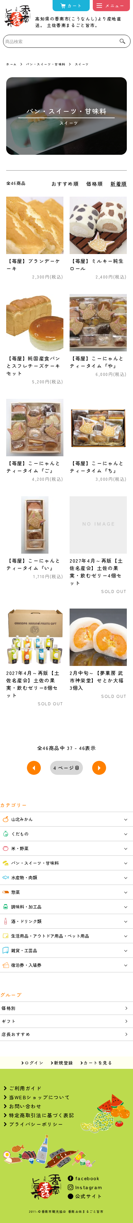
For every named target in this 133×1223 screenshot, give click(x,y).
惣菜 (15, 892)
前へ (34, 768)
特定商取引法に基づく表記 (41, 1115)
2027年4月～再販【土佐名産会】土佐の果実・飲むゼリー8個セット (32, 684)
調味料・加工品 (26, 907)
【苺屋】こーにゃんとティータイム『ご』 (33, 466)
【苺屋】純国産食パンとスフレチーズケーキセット (33, 366)
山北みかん (22, 819)
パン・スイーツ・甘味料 (46, 64)
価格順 (94, 183)
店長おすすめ (16, 1034)
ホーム (11, 64)
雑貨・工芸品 (24, 950)
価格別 (9, 1008)
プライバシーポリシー (36, 1124)
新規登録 (63, 1063)
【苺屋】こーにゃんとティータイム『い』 (33, 564)
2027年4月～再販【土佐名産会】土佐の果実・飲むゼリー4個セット (96, 572)
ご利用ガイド (25, 1088)
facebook (86, 1178)
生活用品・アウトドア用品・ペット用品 (50, 936)
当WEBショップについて (39, 1097)
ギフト (9, 1021)
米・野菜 (19, 848)
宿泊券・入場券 (26, 965)
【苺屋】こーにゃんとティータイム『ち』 (97, 466)
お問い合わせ (25, 1106)
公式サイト (87, 1196)
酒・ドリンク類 (26, 921)
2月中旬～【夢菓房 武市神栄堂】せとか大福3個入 (97, 680)
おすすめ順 (65, 183)
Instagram (87, 1187)
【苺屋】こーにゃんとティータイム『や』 (97, 362)
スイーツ (82, 64)
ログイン (34, 1063)
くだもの (19, 834)
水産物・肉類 (24, 877)
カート (74, 5)
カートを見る (98, 1063)
